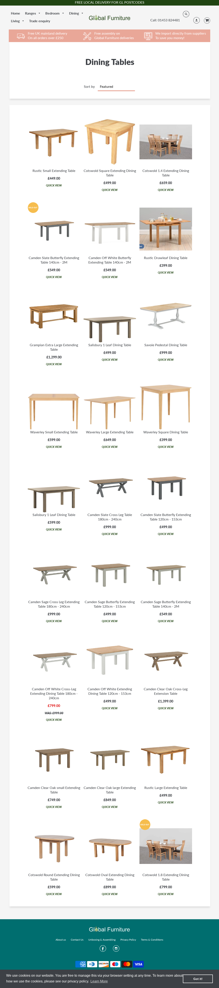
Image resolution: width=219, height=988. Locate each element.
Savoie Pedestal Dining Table (165, 345)
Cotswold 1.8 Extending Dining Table (165, 877)
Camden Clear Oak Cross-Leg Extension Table (166, 691)
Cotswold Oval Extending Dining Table (109, 877)
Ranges (31, 13)
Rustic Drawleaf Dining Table (165, 258)
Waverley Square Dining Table (165, 432)
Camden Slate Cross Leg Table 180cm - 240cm (109, 517)
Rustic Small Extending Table (54, 171)
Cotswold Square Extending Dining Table (110, 173)
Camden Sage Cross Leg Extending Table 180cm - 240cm (54, 604)
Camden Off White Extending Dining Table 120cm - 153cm (109, 691)
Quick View (54, 185)
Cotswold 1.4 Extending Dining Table (165, 173)
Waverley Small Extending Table (54, 432)
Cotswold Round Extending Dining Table (54, 877)
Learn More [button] (99, 981)
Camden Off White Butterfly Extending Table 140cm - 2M (109, 260)
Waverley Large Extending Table (109, 432)
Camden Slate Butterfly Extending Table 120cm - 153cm (166, 517)
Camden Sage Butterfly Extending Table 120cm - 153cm (110, 604)
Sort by (89, 86)
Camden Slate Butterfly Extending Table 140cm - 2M (54, 260)
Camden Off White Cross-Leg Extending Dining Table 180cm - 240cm (54, 693)
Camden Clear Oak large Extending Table (110, 790)
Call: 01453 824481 (165, 20)
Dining (74, 13)
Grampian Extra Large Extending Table (54, 347)
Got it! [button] (198, 979)
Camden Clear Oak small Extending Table (54, 790)
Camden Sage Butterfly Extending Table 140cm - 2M (166, 604)
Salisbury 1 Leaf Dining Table (109, 345)
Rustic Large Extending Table (165, 788)
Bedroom (52, 13)
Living (16, 21)
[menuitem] (15, 13)
